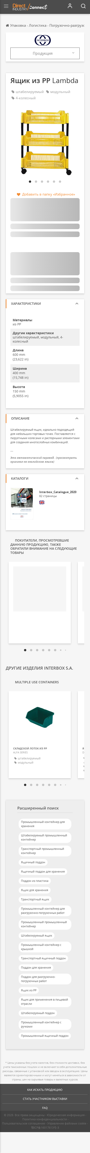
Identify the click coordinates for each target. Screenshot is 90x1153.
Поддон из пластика (34, 881)
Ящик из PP (28, 990)
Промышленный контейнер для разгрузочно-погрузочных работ (43, 911)
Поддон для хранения (36, 968)
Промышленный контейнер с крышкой (41, 947)
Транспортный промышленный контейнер (42, 851)
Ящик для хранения (34, 890)
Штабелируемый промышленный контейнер (44, 837)
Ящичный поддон (33, 862)
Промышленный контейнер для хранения (43, 824)
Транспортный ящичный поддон (43, 958)
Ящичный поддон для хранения (43, 872)
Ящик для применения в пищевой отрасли (44, 1002)
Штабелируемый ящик (36, 936)
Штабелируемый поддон (38, 1013)
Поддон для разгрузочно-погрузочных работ (38, 979)
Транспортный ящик (35, 899)
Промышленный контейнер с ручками (41, 1024)
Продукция (43, 53)
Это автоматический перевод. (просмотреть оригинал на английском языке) (43, 460)
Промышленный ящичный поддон (45, 1036)
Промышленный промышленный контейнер (44, 924)
